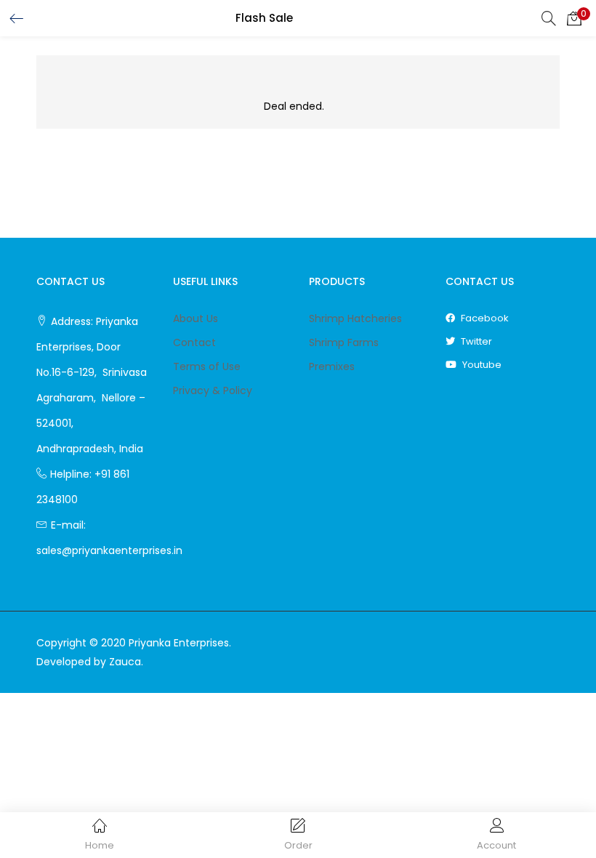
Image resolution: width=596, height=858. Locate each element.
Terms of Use (207, 366)
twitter (475, 341)
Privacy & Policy (212, 390)
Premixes (332, 366)
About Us (195, 318)
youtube (481, 365)
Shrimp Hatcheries (355, 318)
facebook (484, 318)
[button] (574, 18)
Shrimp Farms (344, 342)
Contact (194, 342)
